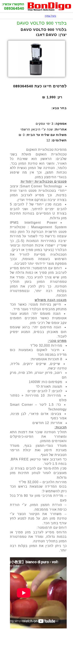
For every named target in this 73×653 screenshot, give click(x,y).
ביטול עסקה (48, 15)
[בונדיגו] (49, 10)
